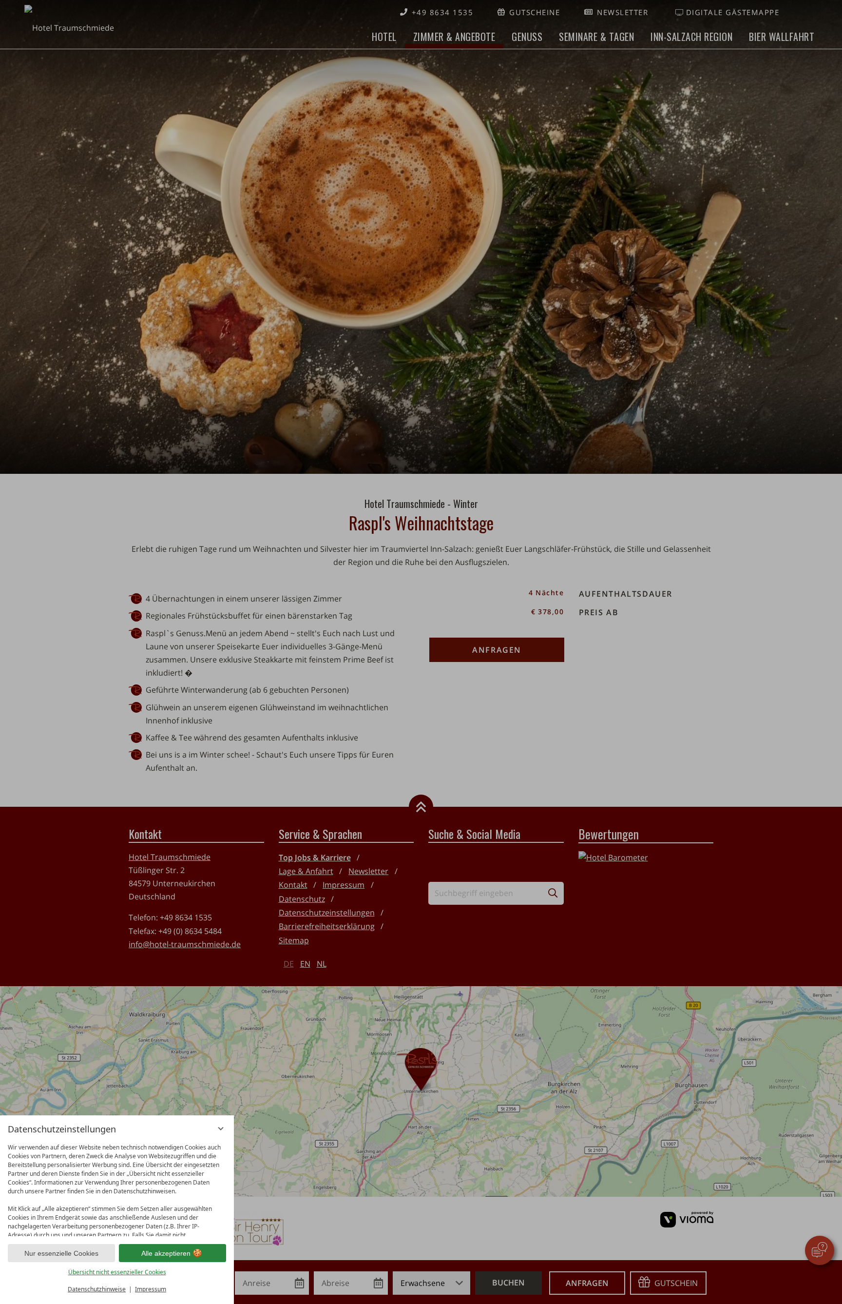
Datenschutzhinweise (97, 1289)
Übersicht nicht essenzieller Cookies (117, 1272)
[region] (117, 1187)
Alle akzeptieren (166, 1253)
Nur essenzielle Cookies (61, 1253)
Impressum (150, 1289)
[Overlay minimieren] (221, 1128)
